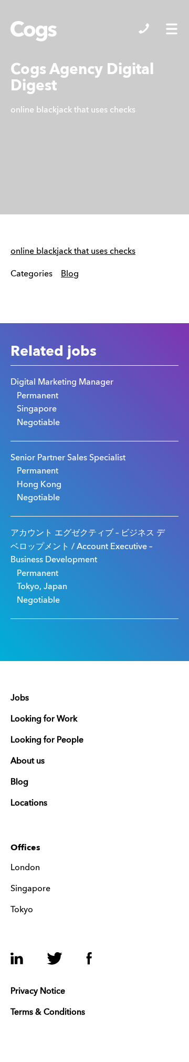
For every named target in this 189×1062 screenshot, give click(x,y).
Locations (28, 803)
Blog (70, 274)
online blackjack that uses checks (72, 252)
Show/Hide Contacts (144, 28)
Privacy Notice (37, 991)
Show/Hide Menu (171, 29)
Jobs (19, 698)
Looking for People (46, 740)
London (25, 868)
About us (27, 761)
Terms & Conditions (47, 1012)
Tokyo (21, 910)
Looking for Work (43, 719)
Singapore (30, 889)
